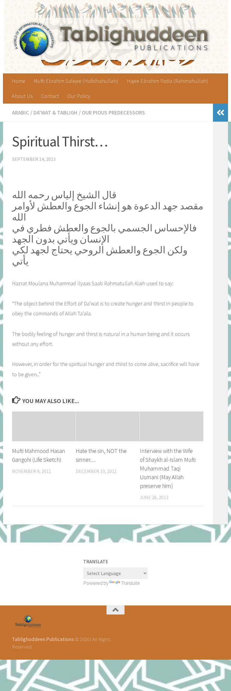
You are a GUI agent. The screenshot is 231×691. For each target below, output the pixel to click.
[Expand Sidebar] (220, 113)
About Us (22, 95)
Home (18, 80)
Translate (130, 583)
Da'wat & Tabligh (55, 112)
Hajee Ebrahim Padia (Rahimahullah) (167, 80)
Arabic (20, 112)
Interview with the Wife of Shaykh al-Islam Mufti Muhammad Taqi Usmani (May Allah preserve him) (168, 468)
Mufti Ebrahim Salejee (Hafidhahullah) (76, 80)
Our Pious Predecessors (113, 112)
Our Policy (78, 95)
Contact (50, 95)
